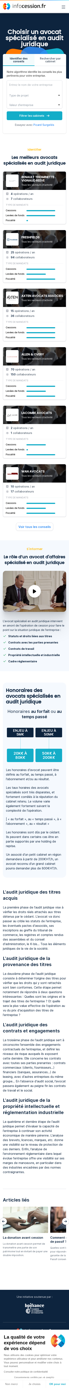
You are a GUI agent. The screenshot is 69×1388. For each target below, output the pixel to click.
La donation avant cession (23, 1237)
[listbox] (34, 95)
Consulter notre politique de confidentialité (26, 1371)
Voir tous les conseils (34, 527)
